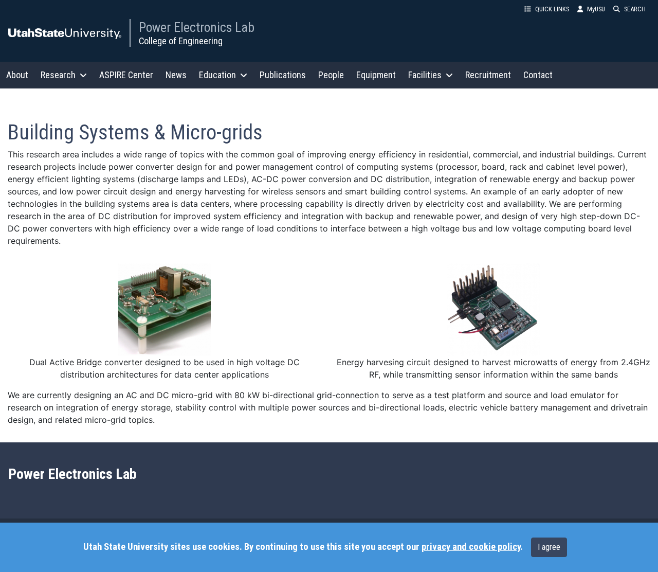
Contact (538, 74)
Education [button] (217, 74)
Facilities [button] (425, 74)
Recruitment (488, 74)
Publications (283, 74)
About (17, 74)
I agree (549, 547)
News (176, 74)
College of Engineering (181, 40)
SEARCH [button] (635, 9)
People (331, 74)
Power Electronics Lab (196, 27)
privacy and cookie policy (471, 546)
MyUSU (596, 9)
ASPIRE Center (126, 74)
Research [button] (58, 74)
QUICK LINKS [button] (552, 9)
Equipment (376, 74)
